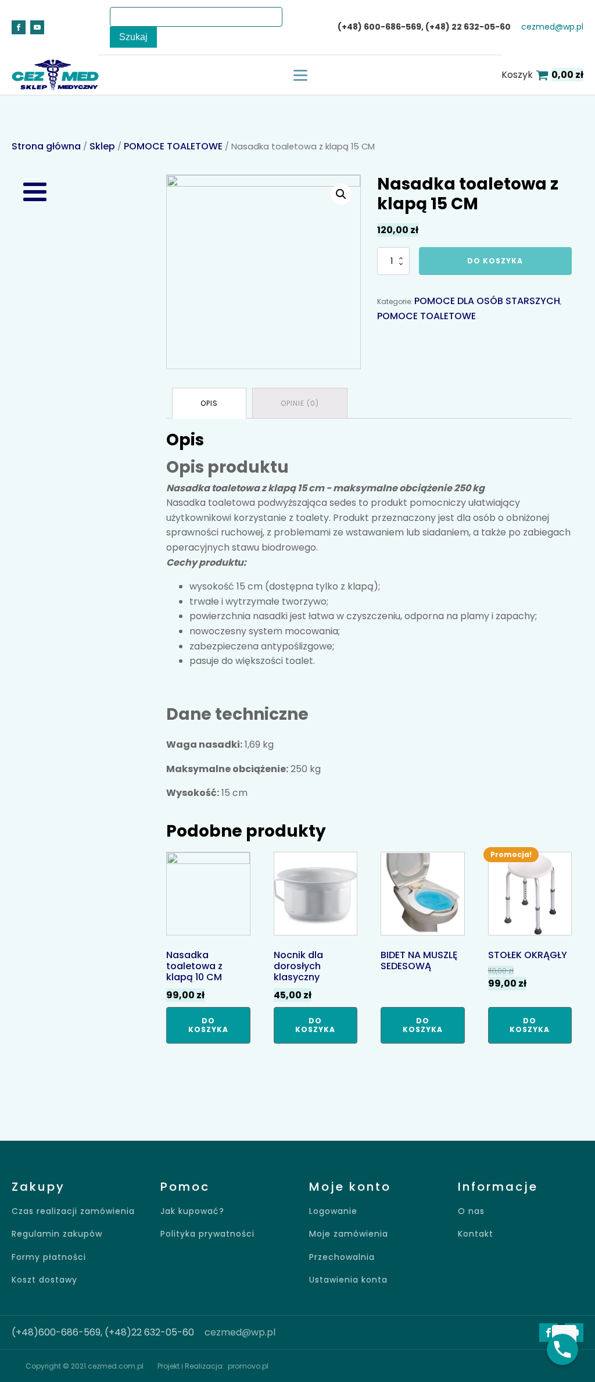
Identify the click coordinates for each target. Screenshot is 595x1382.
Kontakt (475, 1234)
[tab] (209, 403)
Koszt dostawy (44, 1280)
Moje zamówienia (348, 1234)
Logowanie (333, 1211)
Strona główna (46, 146)
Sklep (102, 146)
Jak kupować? (192, 1211)
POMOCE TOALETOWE (173, 146)
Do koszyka (495, 261)
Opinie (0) (300, 403)
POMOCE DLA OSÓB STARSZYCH (487, 301)
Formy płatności (49, 1257)
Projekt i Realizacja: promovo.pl (212, 1366)
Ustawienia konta (348, 1280)
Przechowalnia (342, 1257)
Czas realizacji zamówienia (73, 1211)
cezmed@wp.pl (552, 27)
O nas (471, 1211)
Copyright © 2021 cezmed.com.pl (85, 1366)
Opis (209, 403)
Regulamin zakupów (57, 1234)
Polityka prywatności (207, 1234)
